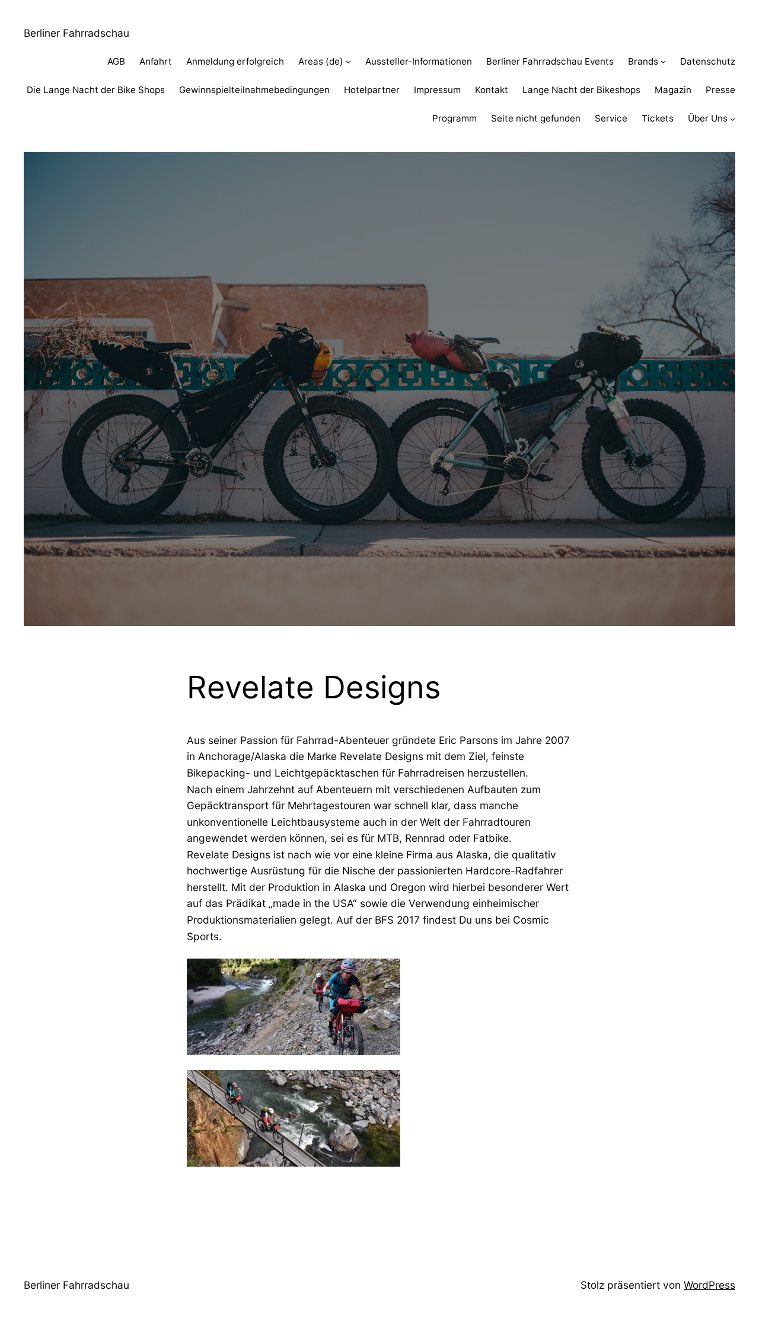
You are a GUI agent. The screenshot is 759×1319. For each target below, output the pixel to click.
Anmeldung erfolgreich (235, 61)
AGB (116, 61)
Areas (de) (320, 61)
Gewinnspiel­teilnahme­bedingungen (254, 89)
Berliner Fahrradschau (76, 33)
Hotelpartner (372, 89)
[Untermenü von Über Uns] (732, 119)
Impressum (437, 89)
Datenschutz (707, 61)
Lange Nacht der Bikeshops (581, 89)
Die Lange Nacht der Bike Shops (96, 89)
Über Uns (708, 118)
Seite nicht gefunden (536, 118)
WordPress (709, 1285)
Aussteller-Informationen (418, 61)
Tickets (658, 118)
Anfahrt (155, 61)
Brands (643, 61)
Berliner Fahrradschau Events (550, 61)
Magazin (673, 89)
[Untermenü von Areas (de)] (348, 61)
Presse (720, 89)
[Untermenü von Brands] (663, 61)
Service (611, 118)
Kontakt (491, 89)
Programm (454, 118)
